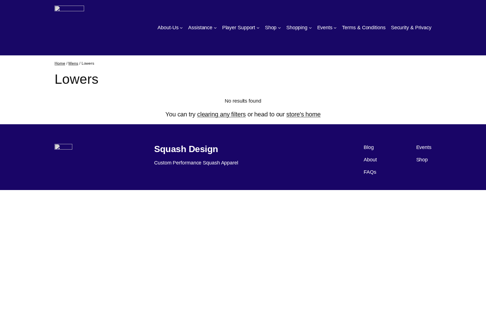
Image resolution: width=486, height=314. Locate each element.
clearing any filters (221, 114)
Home (60, 63)
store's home (303, 114)
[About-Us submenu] (181, 27)
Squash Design (186, 149)
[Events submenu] (335, 27)
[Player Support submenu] (258, 27)
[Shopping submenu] (310, 27)
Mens (73, 63)
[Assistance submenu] (215, 27)
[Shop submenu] (279, 27)
